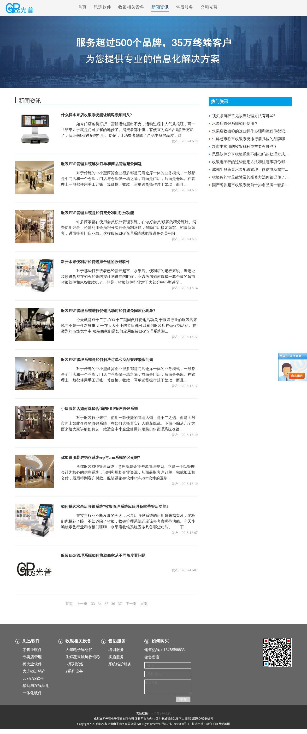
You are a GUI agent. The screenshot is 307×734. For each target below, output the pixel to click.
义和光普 (209, 7)
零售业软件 (32, 650)
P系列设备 (74, 671)
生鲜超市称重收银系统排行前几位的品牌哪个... (252, 139)
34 (100, 604)
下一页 (131, 604)
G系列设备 (74, 664)
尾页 (144, 604)
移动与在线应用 (36, 686)
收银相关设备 (131, 7)
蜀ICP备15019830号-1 (175, 724)
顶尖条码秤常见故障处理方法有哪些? (243, 116)
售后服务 (184, 7)
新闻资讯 (160, 7)
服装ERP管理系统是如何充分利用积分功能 (97, 213)
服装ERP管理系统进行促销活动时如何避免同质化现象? (108, 311)
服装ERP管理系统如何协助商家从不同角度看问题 (103, 555)
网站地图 (224, 724)
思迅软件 (102, 7)
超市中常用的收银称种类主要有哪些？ (244, 146)
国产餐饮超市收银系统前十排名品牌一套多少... (252, 185)
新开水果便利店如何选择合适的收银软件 (95, 262)
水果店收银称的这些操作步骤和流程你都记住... (252, 131)
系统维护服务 (119, 664)
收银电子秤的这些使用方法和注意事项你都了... (252, 162)
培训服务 (116, 650)
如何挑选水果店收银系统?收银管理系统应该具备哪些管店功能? (114, 506)
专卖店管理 (32, 657)
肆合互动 (212, 724)
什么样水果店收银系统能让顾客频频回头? (96, 115)
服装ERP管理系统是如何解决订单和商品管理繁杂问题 (107, 360)
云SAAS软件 (33, 678)
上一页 (82, 604)
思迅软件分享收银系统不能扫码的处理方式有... (252, 154)
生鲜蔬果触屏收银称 (82, 657)
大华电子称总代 (78, 650)
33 (93, 604)
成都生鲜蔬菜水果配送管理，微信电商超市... (250, 169)
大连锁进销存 (34, 671)
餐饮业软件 (32, 664)
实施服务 (116, 657)
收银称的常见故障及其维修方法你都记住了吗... (252, 177)
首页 (82, 7)
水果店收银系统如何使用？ (235, 123)
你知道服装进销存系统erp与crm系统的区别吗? (100, 457)
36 (113, 604)
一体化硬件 (32, 693)
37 (120, 604)
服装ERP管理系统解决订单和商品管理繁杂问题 (101, 164)
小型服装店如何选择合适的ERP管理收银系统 (99, 408)
